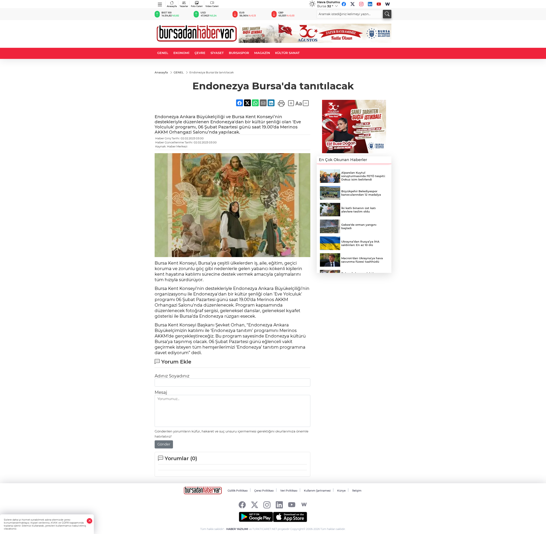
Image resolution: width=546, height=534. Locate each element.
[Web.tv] (387, 4)
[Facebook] (344, 4)
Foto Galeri (197, 6)
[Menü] (160, 4)
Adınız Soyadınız (172, 369)
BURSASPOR (239, 53)
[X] (352, 4)
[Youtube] (379, 4)
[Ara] (387, 14)
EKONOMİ (181, 53)
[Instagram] (361, 4)
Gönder (163, 437)
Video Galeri (212, 6)
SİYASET (217, 53)
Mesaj (161, 385)
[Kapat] (89, 521)
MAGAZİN (262, 53)
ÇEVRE (200, 53)
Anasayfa (172, 6)
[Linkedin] (370, 4)
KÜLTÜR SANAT (287, 53)
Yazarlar (184, 6)
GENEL (162, 53)
